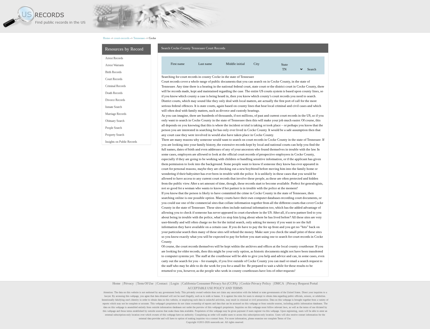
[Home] (215, 16)
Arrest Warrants (114, 65)
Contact (162, 283)
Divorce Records (115, 100)
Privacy (129, 283)
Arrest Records (114, 58)
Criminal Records (115, 86)
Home (106, 38)
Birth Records (113, 72)
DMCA (279, 283)
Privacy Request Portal (302, 283)
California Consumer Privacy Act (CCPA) (209, 283)
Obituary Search (114, 121)
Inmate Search (113, 107)
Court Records (113, 79)
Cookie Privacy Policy (256, 283)
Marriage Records (115, 114)
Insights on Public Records (121, 141)
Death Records (114, 93)
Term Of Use (145, 283)
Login (175, 283)
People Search (113, 128)
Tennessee (139, 38)
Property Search (114, 135)
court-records (121, 38)
